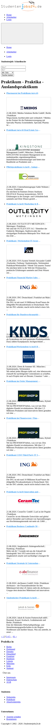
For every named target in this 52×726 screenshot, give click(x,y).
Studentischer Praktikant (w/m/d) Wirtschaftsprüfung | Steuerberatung (23, 598)
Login (8, 19)
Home (9, 15)
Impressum (11, 677)
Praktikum (10, 699)
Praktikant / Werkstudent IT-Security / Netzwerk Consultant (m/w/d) (23, 241)
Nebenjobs (10, 697)
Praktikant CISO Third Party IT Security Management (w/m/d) (23, 455)
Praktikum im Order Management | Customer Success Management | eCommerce (23, 381)
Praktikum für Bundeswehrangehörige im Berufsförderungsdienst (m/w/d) (23, 314)
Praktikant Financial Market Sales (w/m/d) (23, 277)
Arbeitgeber (11, 17)
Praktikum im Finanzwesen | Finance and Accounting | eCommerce (23, 418)
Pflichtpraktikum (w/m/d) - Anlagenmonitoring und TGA (23, 167)
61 (14, 636)
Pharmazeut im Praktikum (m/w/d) (22, 93)
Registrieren (11, 719)
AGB (8, 682)
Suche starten (7, 75)
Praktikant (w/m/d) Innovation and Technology (23, 492)
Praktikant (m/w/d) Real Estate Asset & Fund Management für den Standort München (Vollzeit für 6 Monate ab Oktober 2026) (23, 130)
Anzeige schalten (13, 717)
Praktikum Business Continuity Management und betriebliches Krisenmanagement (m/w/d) (23, 526)
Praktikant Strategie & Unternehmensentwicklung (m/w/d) (23, 563)
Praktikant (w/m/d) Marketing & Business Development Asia (23, 204)
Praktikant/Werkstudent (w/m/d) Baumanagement (23, 347)
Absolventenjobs (13, 702)
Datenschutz (11, 680)
